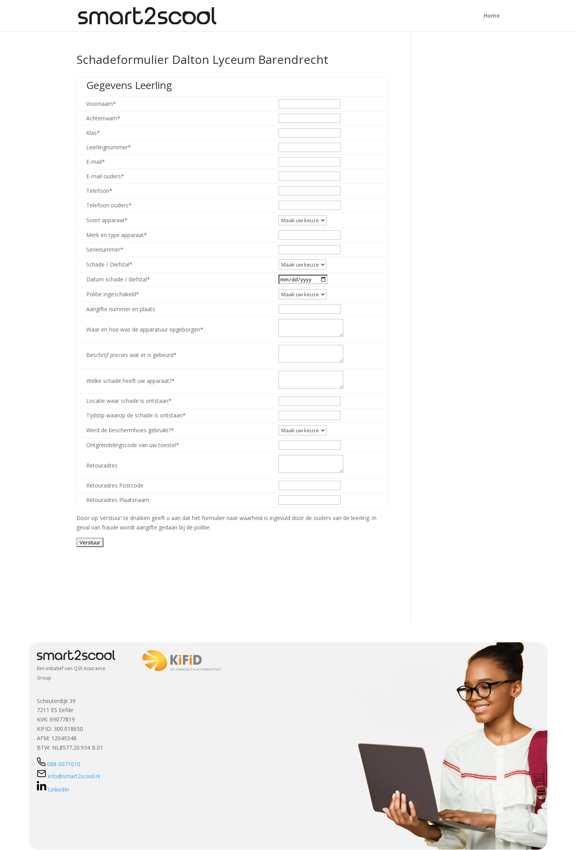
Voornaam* (101, 103)
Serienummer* (104, 249)
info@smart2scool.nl (73, 776)
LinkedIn (58, 789)
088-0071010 (63, 764)
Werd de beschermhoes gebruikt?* (130, 430)
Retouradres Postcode (114, 485)
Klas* (93, 132)
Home (492, 16)
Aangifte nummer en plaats (120, 309)
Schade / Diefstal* (109, 264)
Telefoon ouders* (109, 205)
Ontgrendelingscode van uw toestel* (132, 445)
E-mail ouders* (105, 176)
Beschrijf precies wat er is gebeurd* (131, 355)
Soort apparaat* (107, 220)
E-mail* (95, 161)
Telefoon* (99, 190)
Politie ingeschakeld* (112, 294)
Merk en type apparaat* (116, 235)
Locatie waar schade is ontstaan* (129, 400)
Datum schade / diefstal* (118, 279)
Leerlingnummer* (108, 147)
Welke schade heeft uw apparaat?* (130, 380)
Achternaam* (103, 118)
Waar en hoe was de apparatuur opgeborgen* (144, 329)
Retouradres (102, 465)
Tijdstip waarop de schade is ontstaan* (136, 415)
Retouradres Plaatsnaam (117, 500)
